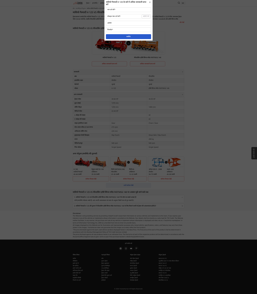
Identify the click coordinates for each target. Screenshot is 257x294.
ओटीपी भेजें (146, 16)
